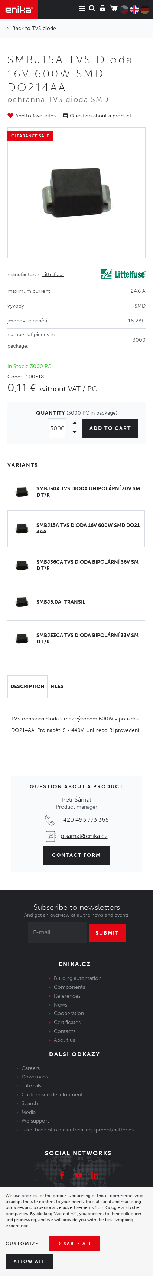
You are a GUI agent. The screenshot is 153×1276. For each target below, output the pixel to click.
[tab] (27, 686)
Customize (22, 1243)
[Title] (76, 192)
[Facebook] (62, 1176)
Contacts (64, 1031)
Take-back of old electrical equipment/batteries (78, 1130)
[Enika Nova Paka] (19, 9)
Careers (31, 1068)
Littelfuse (53, 274)
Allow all (29, 1261)
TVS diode (44, 28)
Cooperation (69, 1013)
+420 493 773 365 (84, 819)
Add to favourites (35, 116)
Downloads (35, 1077)
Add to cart (110, 428)
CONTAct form (76, 855)
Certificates (67, 1022)
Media (29, 1112)
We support (35, 1121)
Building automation (77, 978)
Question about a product (100, 116)
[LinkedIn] (94, 1176)
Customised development (52, 1094)
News (60, 1005)
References (67, 996)
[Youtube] (78, 1176)
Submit (107, 933)
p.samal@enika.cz (84, 835)
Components (69, 987)
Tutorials (31, 1086)
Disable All (74, 1243)
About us (64, 1040)
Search (30, 1103)
